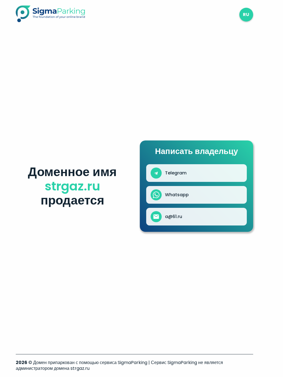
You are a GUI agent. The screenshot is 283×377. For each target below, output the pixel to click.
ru (246, 14)
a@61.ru (173, 216)
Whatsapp (177, 194)
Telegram (176, 173)
